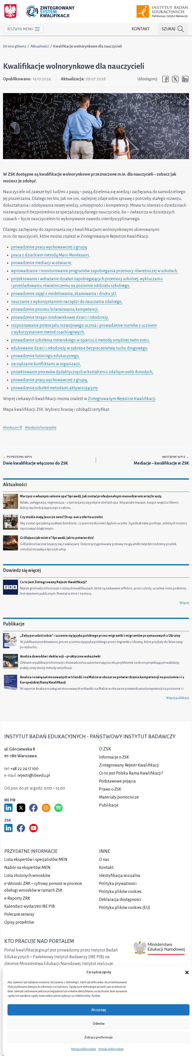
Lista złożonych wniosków (27, 875)
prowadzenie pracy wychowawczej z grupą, (49, 380)
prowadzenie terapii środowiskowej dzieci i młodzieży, (60, 317)
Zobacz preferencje (98, 1037)
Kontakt (141, 29)
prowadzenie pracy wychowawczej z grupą (49, 247)
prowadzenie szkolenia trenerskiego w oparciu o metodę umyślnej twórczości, (80, 340)
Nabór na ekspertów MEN (27, 867)
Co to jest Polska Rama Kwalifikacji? (131, 773)
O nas (104, 859)
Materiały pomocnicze (119, 797)
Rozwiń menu (20, 29)
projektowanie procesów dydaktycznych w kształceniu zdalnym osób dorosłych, (82, 372)
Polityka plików (120, 891)
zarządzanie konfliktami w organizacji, (46, 364)
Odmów (98, 1023)
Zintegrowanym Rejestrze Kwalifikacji (122, 399)
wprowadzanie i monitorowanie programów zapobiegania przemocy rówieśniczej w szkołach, (94, 271)
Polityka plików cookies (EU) (124, 907)
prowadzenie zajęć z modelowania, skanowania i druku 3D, (64, 293)
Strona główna (14, 46)
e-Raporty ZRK (17, 898)
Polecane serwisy (19, 914)
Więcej (184, 603)
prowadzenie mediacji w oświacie (41, 263)
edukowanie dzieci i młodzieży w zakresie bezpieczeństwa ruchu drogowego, (79, 348)
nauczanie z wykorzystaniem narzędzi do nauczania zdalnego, (66, 301)
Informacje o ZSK (114, 757)
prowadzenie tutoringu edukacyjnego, (45, 356)
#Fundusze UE (12, 427)
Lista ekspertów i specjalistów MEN (36, 859)
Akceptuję (98, 1010)
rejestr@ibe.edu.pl (34, 775)
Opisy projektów (19, 922)
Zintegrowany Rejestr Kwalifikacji (129, 765)
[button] (187, 972)
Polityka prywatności (118, 883)
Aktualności (39, 46)
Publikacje (108, 805)
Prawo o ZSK (110, 789)
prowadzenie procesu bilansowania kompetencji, (55, 309)
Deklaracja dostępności (120, 899)
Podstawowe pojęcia (117, 781)
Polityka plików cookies (83, 1048)
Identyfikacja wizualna (119, 875)
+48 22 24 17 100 (24, 769)
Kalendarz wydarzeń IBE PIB (29, 906)
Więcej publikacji (177, 698)
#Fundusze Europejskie (40, 427)
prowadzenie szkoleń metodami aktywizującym (53, 388)
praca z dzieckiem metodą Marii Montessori (50, 255)
